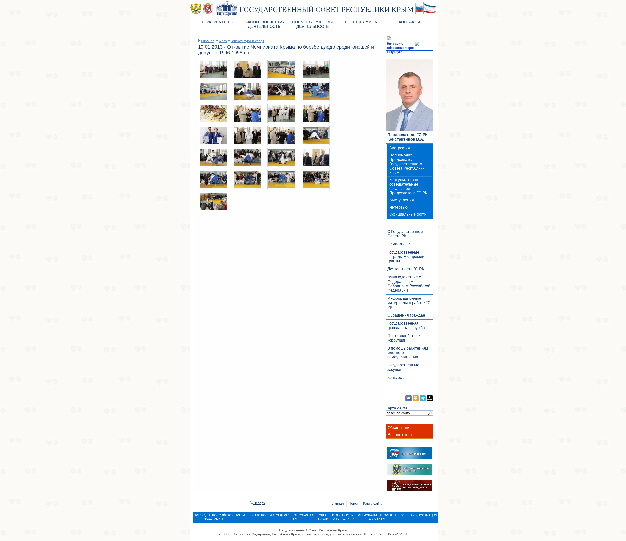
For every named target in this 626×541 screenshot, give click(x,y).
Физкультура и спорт (247, 41)
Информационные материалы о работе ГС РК (409, 302)
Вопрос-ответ (400, 435)
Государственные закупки (403, 367)
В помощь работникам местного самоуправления (407, 352)
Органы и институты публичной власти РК (336, 517)
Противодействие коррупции (403, 338)
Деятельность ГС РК (405, 269)
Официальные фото (407, 214)
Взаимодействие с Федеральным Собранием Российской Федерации (408, 283)
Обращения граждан (406, 315)
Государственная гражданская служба (406, 325)
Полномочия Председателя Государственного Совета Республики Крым (407, 164)
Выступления (401, 200)
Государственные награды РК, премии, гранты (406, 256)
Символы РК (399, 244)
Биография (399, 148)
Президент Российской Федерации (214, 517)
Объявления (399, 428)
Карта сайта (396, 408)
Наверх (259, 503)
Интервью (398, 207)
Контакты (409, 22)
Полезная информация (417, 515)
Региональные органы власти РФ (377, 517)
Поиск (353, 503)
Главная (207, 41)
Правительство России (254, 515)
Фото (223, 41)
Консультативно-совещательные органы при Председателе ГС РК (408, 186)
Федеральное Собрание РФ (295, 517)
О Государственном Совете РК (405, 234)
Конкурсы (396, 377)
